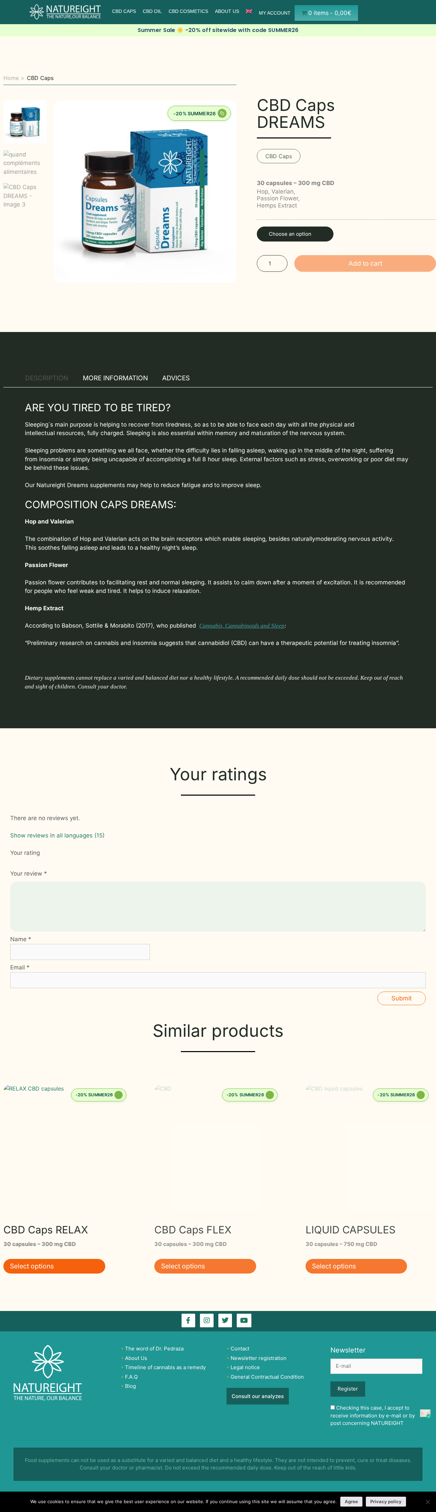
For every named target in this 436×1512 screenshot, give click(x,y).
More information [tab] (115, 378)
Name (20, 939)
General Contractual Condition (267, 1377)
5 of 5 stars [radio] (43, 860)
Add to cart (365, 263)
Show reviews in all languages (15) (57, 835)
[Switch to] (249, 11)
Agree (351, 1501)
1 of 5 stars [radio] (13, 860)
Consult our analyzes (258, 1396)
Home (11, 77)
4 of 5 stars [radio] (35, 860)
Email (20, 967)
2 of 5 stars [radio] (21, 860)
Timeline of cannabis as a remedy (165, 1367)
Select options (32, 1266)
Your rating (25, 852)
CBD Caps (124, 11)
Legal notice (245, 1367)
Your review (28, 873)
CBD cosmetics (188, 11)
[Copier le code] (222, 113)
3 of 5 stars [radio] (28, 860)
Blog (130, 1386)
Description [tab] (46, 378)
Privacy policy (386, 1501)
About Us (227, 11)
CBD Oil (152, 11)
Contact (240, 1348)
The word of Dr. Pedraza (154, 1348)
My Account (275, 13)
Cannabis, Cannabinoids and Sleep (241, 625)
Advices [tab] (176, 378)
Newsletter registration (258, 1358)
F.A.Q (131, 1377)
